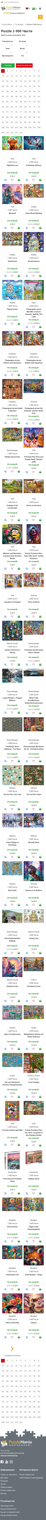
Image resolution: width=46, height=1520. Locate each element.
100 (2, 127)
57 (12, 102)
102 (11, 127)
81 (39, 112)
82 (3, 117)
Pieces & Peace (34, 1076)
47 (7, 96)
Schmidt (34, 402)
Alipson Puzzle (12, 643)
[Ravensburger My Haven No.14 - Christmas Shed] (27, 761)
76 (16, 112)
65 (7, 107)
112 (16, 132)
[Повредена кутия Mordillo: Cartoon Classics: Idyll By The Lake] (27, 327)
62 (34, 102)
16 (30, 76)
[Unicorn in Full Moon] (27, 905)
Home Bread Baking (34, 213)
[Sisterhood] (5, 276)
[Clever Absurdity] (5, 1337)
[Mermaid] (5, 228)
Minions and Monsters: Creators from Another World (12, 556)
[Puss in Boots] (27, 616)
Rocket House (33, 261)
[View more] (12, 149)
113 (20, 132)
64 (3, 107)
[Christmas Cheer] (27, 1001)
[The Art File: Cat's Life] (5, 809)
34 (30, 86)
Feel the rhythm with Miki (12, 1130)
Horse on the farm (33, 505)
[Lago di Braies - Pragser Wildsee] (5, 712)
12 (12, 76)
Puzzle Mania (7, 24)
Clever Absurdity (12, 1323)
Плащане (4, 1481)
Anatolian (12, 354)
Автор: (22, 48)
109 (2, 132)
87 (25, 117)
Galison (12, 1028)
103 (16, 127)
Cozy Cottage (33, 1082)
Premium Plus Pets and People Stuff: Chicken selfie (33, 459)
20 (7, 81)
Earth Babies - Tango (33, 1275)
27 (39, 81)
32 (21, 86)
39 (12, 91)
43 (30, 91)
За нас (3, 1484)
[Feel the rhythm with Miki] (5, 1145)
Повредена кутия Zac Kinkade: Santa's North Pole (33, 410)
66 (12, 107)
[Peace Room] (5, 1241)
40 (16, 91)
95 (21, 122)
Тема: (8, 48)
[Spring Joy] (27, 953)
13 (16, 76)
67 (16, 107)
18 (39, 76)
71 (34, 107)
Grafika (33, 207)
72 (39, 107)
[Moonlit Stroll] (27, 857)
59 (21, 102)
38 (7, 91)
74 (7, 112)
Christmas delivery (33, 165)
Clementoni (12, 1172)
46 (3, 96)
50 (21, 96)
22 (16, 81)
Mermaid (12, 213)
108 (38, 127)
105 (25, 127)
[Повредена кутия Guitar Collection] (5, 423)
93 (12, 122)
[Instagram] (11, 1463)
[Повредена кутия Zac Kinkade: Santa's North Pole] (27, 423)
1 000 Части (12, 162)
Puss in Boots (33, 602)
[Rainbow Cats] (5, 1001)
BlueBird (12, 1220)
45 (39, 91)
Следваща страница (12, 1355)
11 (7, 76)
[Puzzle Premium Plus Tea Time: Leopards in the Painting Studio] (27, 1145)
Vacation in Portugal (12, 602)
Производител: (8, 56)
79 (30, 112)
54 (39, 96)
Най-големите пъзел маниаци (31, 1478)
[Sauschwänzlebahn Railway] (5, 953)
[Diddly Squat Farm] (5, 471)
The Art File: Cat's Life (12, 794)
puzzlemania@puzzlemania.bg (12, 1453)
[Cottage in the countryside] (5, 520)
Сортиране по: (7, 41)
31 (16, 86)
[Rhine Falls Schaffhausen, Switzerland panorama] (27, 713)
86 (21, 117)
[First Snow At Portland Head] (5, 1193)
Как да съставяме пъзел (10, 1512)
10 (3, 76)
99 (39, 122)
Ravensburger (12, 450)
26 (34, 81)
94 (16, 122)
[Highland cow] (5, 180)
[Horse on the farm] (27, 520)
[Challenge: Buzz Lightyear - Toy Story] (5, 761)
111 (12, 132)
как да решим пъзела (9, 1515)
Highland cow (12, 165)
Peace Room (12, 1227)
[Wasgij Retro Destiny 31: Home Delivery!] (27, 1049)
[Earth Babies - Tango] (27, 1289)
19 (3, 81)
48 (12, 96)
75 (12, 112)
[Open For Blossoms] (5, 1049)
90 (39, 117)
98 (34, 122)
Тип (22, 56)
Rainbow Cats (12, 986)
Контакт (4, 1493)
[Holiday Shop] (27, 1193)
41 (21, 91)
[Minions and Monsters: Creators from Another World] (5, 569)
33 (25, 86)
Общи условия (6, 1487)
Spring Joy (33, 938)
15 (25, 76)
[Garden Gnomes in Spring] (5, 664)
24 (25, 81)
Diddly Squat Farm (12, 457)
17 (34, 76)
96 (25, 122)
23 (21, 81)
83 (7, 117)
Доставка (4, 1478)
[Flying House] (5, 324)
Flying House (12, 309)
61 (30, 102)
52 (30, 96)
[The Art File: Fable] (27, 809)
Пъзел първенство (8, 1490)
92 (7, 122)
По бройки (19, 24)
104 (20, 127)
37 (3, 91)
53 (34, 96)
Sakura (34, 1323)
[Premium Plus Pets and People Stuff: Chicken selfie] (27, 472)
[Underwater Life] (5, 1289)
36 (39, 86)
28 (3, 86)
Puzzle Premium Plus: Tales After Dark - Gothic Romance (34, 556)
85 (16, 117)
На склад (22, 41)
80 (34, 112)
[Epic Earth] (5, 905)
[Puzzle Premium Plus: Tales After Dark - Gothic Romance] (27, 569)
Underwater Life (12, 1275)
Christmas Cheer (34, 986)
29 (7, 86)
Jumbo (33, 1028)
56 (7, 102)
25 (30, 81)
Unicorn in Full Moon (33, 890)
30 (12, 86)
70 (30, 107)
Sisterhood (12, 261)
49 (16, 96)
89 (34, 117)
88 (30, 117)
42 (25, 91)
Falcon (33, 980)
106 (29, 127)
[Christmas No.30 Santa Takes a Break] (27, 664)
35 (34, 86)
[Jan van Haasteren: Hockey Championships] (5, 1097)
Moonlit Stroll (33, 842)
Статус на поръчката (9, 1475)
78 (25, 112)
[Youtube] (6, 1463)
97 (30, 122)
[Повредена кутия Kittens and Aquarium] (5, 375)
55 (3, 102)
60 (25, 102)
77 (21, 112)
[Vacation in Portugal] (5, 616)
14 (21, 76)
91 (3, 122)
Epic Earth (12, 890)
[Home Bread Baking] (27, 228)
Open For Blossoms (12, 1034)
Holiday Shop (33, 1179)
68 (21, 107)
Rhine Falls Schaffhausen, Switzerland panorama (34, 700)
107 (34, 127)
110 (7, 132)
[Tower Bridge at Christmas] (5, 857)
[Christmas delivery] (27, 180)
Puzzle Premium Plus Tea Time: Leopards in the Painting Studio (34, 1132)
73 (3, 112)
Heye (34, 303)
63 (39, 102)
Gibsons (34, 595)
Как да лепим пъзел (8, 1509)
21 (12, 81)
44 (34, 91)
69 (25, 107)
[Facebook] (2, 1463)
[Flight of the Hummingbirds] (27, 1241)
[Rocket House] (27, 276)
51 (25, 96)
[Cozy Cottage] (27, 1097)
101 (7, 127)
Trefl (12, 159)
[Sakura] (27, 1337)
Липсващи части (7, 1506)
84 (12, 117)
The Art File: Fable (33, 794)
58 (16, 102)
